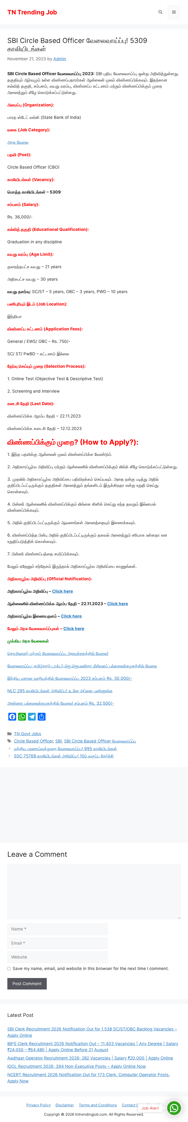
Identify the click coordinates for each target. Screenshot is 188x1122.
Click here (62, 591)
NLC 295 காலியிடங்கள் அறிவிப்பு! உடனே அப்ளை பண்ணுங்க (60, 690)
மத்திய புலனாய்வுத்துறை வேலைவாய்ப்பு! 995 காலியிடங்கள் (65, 748)
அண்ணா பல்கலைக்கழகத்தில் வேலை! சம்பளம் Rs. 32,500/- (60, 703)
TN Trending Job (32, 12)
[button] (160, 12)
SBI (58, 741)
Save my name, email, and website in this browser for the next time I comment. (91, 968)
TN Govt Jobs (27, 733)
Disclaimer (65, 1105)
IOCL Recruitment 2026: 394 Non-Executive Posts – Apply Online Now (76, 1066)
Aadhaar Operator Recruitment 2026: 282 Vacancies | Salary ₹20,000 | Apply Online (90, 1058)
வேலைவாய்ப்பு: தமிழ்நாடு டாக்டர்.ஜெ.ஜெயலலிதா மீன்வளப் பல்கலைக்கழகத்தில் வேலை (82, 665)
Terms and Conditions (98, 1105)
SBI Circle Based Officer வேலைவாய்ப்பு (100, 741)
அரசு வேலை (17, 142)
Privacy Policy (38, 1105)
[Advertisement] (94, 804)
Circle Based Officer (33, 741)
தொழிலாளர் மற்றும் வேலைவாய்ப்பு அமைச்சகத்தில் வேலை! (57, 653)
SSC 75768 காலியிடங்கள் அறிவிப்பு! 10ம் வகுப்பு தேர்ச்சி (64, 756)
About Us (154, 1105)
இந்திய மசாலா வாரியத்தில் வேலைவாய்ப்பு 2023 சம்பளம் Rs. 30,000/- (69, 678)
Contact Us (131, 1105)
